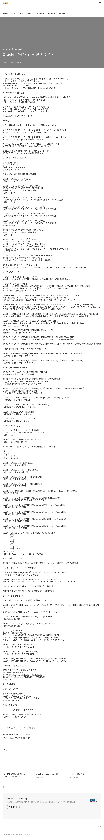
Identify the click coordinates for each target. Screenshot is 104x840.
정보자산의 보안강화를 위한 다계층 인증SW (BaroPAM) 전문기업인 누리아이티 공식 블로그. (41, 802)
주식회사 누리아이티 (17, 798)
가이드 (21, 13)
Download (40, 13)
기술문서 (30, 13)
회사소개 (6, 13)
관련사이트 (6, 826)
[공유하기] (12, 728)
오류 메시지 (51, 13)
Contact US (62, 13)
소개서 (14, 13)
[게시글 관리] (15, 728)
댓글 (4, 787)
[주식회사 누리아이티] (5, 3)
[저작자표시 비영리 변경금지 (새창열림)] (32, 728)
